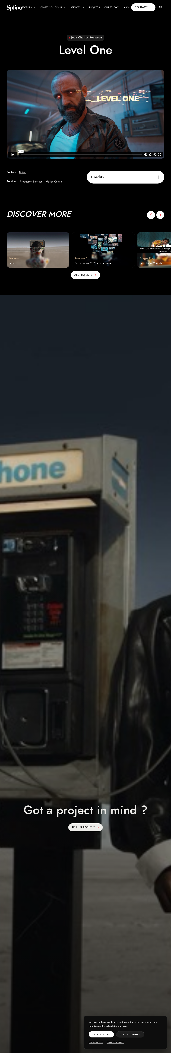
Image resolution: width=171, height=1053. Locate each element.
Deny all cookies (130, 1034)
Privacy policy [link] (115, 1042)
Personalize (96, 1042)
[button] (29, 7)
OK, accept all (101, 1034)
